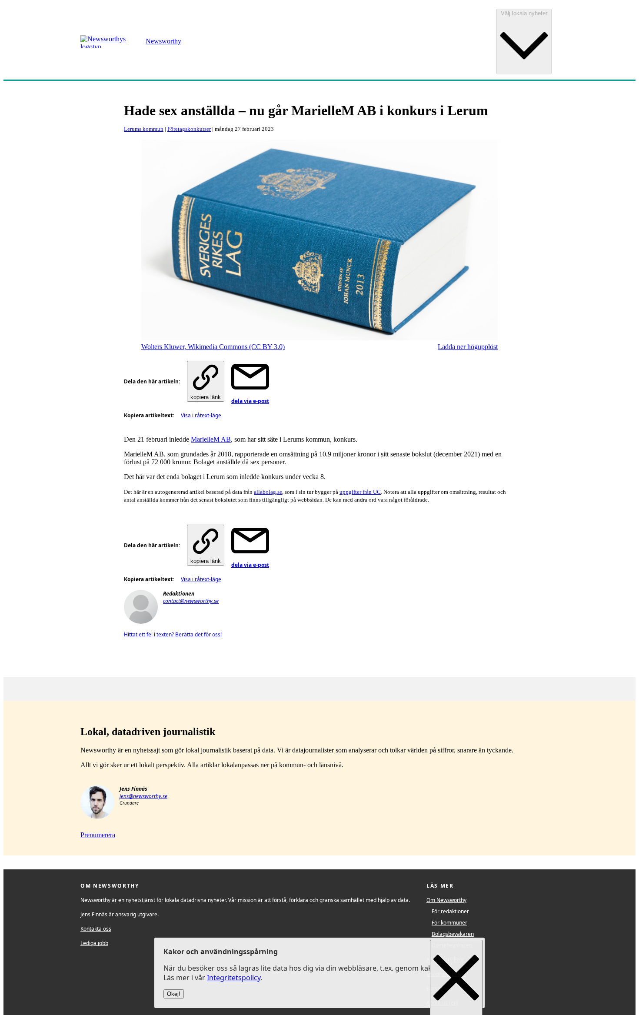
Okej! (173, 994)
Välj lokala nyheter (524, 13)
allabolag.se (268, 492)
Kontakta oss (95, 928)
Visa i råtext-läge (201, 415)
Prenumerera (97, 835)
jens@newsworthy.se (143, 796)
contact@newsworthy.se (191, 601)
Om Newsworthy (446, 900)
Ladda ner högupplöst (468, 346)
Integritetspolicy (233, 978)
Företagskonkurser (189, 129)
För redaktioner (450, 911)
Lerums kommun (143, 129)
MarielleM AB (211, 439)
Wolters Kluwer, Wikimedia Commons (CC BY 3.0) (213, 346)
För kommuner (449, 922)
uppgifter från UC (360, 492)
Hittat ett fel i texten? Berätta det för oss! (173, 634)
